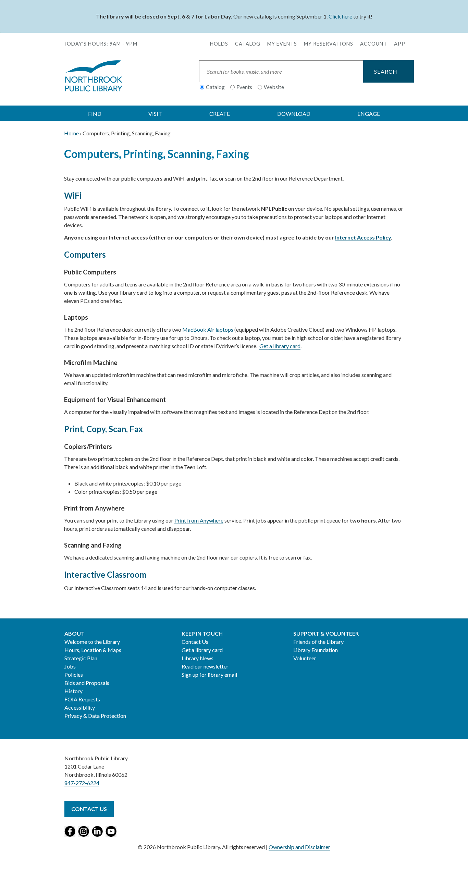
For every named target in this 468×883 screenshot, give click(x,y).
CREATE (219, 113)
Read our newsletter (205, 666)
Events (244, 87)
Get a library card (279, 346)
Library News (197, 658)
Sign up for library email (209, 674)
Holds (219, 44)
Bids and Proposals (86, 682)
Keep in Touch (202, 633)
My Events (282, 44)
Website (274, 87)
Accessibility (79, 707)
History (73, 691)
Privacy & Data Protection (95, 715)
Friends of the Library (318, 641)
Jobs (70, 666)
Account (373, 44)
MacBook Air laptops (207, 329)
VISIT (155, 113)
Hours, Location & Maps (92, 650)
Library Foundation (315, 650)
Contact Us (195, 641)
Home (71, 133)
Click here (340, 16)
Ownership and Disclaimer (299, 847)
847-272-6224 (81, 783)
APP (399, 44)
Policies (73, 674)
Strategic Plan (80, 658)
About (74, 633)
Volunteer (304, 658)
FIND (94, 113)
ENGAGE (368, 113)
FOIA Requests (82, 699)
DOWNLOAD (293, 113)
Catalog (247, 44)
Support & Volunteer (326, 633)
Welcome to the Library (92, 641)
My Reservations (328, 44)
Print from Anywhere (198, 520)
